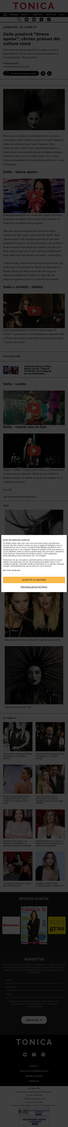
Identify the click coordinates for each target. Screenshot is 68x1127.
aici (18, 570)
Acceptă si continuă (34, 580)
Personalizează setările (34, 587)
